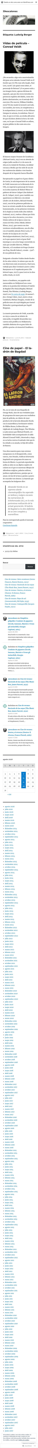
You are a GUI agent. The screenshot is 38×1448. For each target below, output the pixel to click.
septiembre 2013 (11, 1225)
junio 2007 (9, 1431)
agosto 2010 (9, 1326)
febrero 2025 (10, 856)
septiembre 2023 (11, 903)
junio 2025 (9, 845)
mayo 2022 (9, 944)
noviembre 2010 (11, 1318)
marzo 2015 (9, 1175)
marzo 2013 (9, 1241)
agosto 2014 (9, 1194)
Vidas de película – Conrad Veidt (16, 45)
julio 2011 (8, 1296)
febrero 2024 (10, 889)
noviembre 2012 (11, 1252)
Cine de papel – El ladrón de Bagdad (17, 349)
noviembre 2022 (11, 930)
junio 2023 (9, 911)
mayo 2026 (9, 815)
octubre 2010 (10, 1321)
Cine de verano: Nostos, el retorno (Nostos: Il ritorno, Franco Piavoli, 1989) (18, 593)
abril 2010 (8, 1337)
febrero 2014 (10, 1211)
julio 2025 (9, 842)
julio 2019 (8, 1035)
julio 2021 (8, 972)
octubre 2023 (10, 900)
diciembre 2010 (11, 1315)
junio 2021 (9, 974)
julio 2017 (8, 1098)
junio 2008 (9, 1398)
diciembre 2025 (11, 828)
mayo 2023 (9, 914)
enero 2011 (9, 1313)
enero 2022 (9, 955)
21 (23, 782)
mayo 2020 (9, 1007)
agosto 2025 (9, 839)
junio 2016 (9, 1134)
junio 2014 (9, 1200)
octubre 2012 (10, 1255)
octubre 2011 (10, 1288)
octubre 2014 (10, 1189)
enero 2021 (9, 988)
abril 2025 (9, 850)
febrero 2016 (10, 1145)
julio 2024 (9, 875)
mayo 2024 (9, 881)
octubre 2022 (10, 933)
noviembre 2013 (11, 1219)
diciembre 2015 (11, 1150)
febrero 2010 (10, 1343)
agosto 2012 (9, 1260)
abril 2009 (9, 1370)
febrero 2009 (10, 1376)
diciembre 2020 (11, 991)
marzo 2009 (9, 1373)
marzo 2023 (9, 919)
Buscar (5, 563)
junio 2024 (9, 878)
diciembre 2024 (11, 861)
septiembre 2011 (11, 1291)
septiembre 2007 (11, 1423)
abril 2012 (8, 1271)
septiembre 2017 (11, 1093)
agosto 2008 (9, 1392)
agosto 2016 (9, 1128)
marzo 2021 (9, 983)
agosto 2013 (9, 1227)
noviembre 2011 (11, 1285)
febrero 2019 (10, 1049)
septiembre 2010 (11, 1324)
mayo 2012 (9, 1269)
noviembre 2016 (11, 1120)
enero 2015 (9, 1181)
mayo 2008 (9, 1401)
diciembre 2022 (11, 927)
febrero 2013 (9, 1244)
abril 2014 (8, 1205)
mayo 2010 (9, 1335)
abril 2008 (9, 1403)
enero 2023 (9, 925)
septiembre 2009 (11, 1357)
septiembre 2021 (11, 966)
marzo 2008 (9, 1406)
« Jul (9, 794)
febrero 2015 (10, 1178)
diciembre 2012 (11, 1249)
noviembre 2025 (11, 831)
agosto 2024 (9, 872)
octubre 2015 (10, 1156)
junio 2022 (9, 941)
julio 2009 (9, 1362)
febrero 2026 (10, 823)
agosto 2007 (9, 1425)
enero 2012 (9, 1280)
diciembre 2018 (11, 1054)
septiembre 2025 (11, 837)
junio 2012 (9, 1266)
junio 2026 (9, 812)
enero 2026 (9, 826)
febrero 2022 (10, 952)
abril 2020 (9, 1010)
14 (23, 778)
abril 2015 (8, 1172)
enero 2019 (9, 1051)
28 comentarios (13, 535)
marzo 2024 (9, 886)
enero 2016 (9, 1148)
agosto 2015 (9, 1161)
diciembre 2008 (11, 1381)
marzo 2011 (9, 1307)
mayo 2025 (9, 848)
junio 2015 (9, 1167)
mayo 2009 (9, 1368)
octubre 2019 (10, 1027)
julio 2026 (9, 809)
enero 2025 (9, 859)
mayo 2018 (9, 1071)
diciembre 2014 (11, 1183)
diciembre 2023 (11, 894)
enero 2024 (9, 892)
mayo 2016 (9, 1137)
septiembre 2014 (11, 1192)
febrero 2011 (9, 1310)
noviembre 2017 (11, 1087)
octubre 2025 (10, 834)
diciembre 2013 (10, 1216)
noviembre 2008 (11, 1384)
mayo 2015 (9, 1170)
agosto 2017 (9, 1095)
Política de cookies (24, 1440)
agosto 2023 (9, 905)
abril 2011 (8, 1304)
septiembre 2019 (11, 1029)
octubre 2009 (10, 1354)
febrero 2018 (10, 1079)
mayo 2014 (9, 1203)
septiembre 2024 (11, 870)
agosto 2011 (9, 1293)
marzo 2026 (9, 820)
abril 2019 (8, 1043)
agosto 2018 (9, 1065)
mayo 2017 (9, 1104)
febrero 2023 (10, 922)
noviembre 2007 (11, 1417)
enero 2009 (9, 1379)
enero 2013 (9, 1247)
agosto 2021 (9, 969)
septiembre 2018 (11, 1062)
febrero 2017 (9, 1112)
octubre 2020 (10, 996)
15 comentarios (14, 340)
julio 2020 (9, 1002)
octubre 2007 (10, 1420)
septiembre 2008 (11, 1390)
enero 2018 (9, 1082)
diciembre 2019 (11, 1021)
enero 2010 (9, 1346)
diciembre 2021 (11, 958)
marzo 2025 (9, 853)
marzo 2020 (9, 1013)
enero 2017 (9, 1115)
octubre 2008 (10, 1387)
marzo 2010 (9, 1340)
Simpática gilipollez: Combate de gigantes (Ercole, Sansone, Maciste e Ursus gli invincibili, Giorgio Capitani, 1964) (21, 623)
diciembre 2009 (11, 1348)
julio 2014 (8, 1197)
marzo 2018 (9, 1076)
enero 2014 (9, 1214)
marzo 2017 (9, 1109)
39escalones (10, 11)
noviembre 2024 (11, 864)
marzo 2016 (9, 1142)
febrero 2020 (10, 1016)
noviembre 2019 (11, 1024)
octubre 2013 (10, 1222)
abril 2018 (8, 1073)
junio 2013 (9, 1233)
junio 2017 (9, 1101)
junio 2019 (9, 1038)
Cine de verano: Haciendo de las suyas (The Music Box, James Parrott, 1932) (21, 682)
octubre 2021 (10, 963)
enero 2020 (9, 1018)
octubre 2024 (10, 867)
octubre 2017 (10, 1090)
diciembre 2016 (11, 1117)
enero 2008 (9, 1412)
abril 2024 (9, 883)
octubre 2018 (10, 1060)
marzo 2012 (9, 1274)
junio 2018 (9, 1068)
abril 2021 (8, 980)
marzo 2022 (9, 950)
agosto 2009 (10, 1359)
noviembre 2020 (11, 994)
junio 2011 (9, 1299)
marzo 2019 (9, 1046)
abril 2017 (8, 1106)
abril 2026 (9, 817)
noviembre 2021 (11, 961)
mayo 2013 (9, 1236)
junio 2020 (9, 1005)
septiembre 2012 (11, 1258)
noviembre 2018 (11, 1057)
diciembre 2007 (11, 1414)
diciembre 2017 (10, 1084)
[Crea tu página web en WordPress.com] (19, 2)
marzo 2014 (9, 1208)
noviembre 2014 (11, 1186)
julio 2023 (8, 908)
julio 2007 (8, 1428)
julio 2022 (9, 939)
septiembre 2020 (11, 999)
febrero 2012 (10, 1277)
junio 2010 (9, 1332)
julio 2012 (8, 1263)
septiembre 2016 (11, 1126)
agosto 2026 (10, 806)
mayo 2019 (9, 1040)
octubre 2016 (10, 1123)
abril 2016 (8, 1139)
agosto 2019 (9, 1032)
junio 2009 (9, 1365)
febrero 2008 (10, 1409)
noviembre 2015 (11, 1153)
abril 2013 (8, 1238)
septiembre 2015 (11, 1159)
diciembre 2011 (10, 1282)
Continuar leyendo (10, 525)
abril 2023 (9, 916)
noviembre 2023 (11, 897)
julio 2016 (8, 1131)
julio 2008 (9, 1395)
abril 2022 (9, 947)
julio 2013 (8, 1230)
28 (24, 786)
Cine (26, 533)
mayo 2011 (9, 1302)
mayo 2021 (9, 977)
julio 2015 (8, 1164)
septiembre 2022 (11, 936)
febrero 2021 (10, 985)
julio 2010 (8, 1329)
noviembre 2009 (11, 1351)
